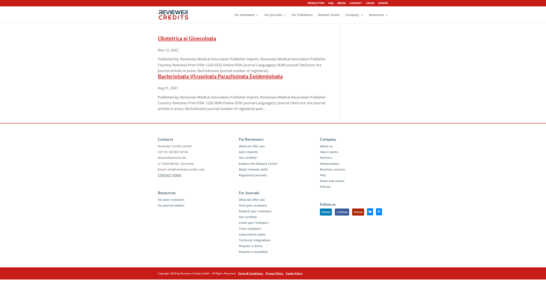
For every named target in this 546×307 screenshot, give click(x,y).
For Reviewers (245, 15)
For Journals (273, 15)
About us (326, 146)
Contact (356, 3)
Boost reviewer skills (253, 169)
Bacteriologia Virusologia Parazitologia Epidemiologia (220, 76)
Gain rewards (248, 152)
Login (370, 3)
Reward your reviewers (255, 211)
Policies (325, 187)
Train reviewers (250, 229)
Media (341, 3)
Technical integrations (255, 240)
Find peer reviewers (253, 205)
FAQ (331, 3)
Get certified (248, 158)
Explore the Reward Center (258, 164)
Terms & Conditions (251, 273)
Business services (332, 169)
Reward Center (329, 15)
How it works (329, 152)
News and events (332, 181)
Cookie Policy (294, 273)
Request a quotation (253, 252)
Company (352, 15)
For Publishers (302, 15)
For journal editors (171, 205)
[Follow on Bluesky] (370, 211)
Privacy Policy (275, 273)
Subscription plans (252, 234)
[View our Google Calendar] (379, 211)
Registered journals (253, 175)
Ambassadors (329, 164)
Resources (376, 15)
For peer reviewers (171, 200)
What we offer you (252, 146)
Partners (326, 158)
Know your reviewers (254, 223)
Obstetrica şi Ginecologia (187, 38)
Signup (383, 3)
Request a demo (250, 246)
